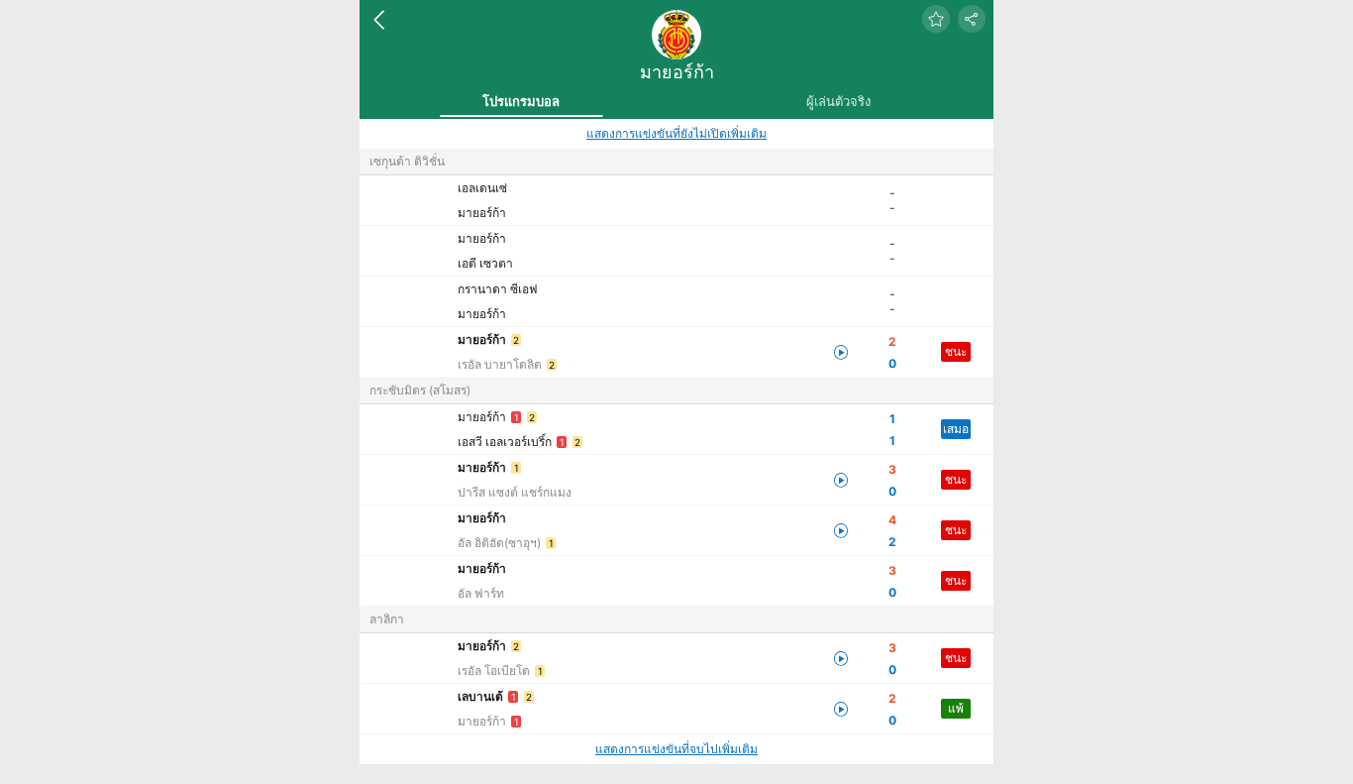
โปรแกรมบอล (521, 101)
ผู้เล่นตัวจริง (838, 101)
